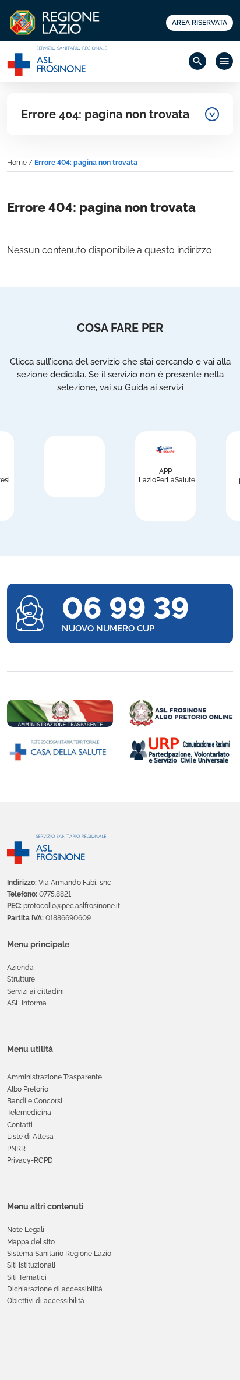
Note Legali (25, 1230)
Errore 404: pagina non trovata (105, 114)
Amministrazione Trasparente (54, 1077)
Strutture (21, 979)
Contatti (20, 1125)
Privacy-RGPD (30, 1160)
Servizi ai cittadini (35, 991)
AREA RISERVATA (199, 23)
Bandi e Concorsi (34, 1101)
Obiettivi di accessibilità (45, 1301)
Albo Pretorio (27, 1089)
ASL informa (27, 1003)
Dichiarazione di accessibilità (55, 1289)
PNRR (16, 1149)
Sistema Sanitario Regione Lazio (59, 1254)
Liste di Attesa (30, 1136)
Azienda (20, 967)
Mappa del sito (31, 1242)
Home (17, 162)
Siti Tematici (27, 1277)
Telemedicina (29, 1113)
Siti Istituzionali (31, 1265)
